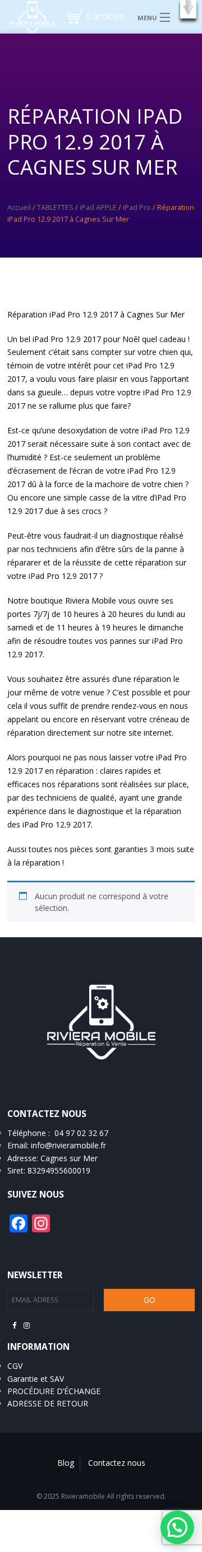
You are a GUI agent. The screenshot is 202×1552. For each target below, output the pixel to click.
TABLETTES (55, 207)
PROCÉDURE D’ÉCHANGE (53, 1391)
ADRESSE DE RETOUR (47, 1403)
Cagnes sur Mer (69, 1158)
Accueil (19, 207)
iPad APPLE (98, 207)
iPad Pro (137, 207)
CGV (14, 1366)
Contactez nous (116, 1462)
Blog (65, 1462)
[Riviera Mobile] (28, 16)
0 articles (104, 16)
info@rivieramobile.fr (68, 1145)
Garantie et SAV (35, 1378)
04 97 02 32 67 (81, 1133)
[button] (188, 9)
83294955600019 (58, 1170)
